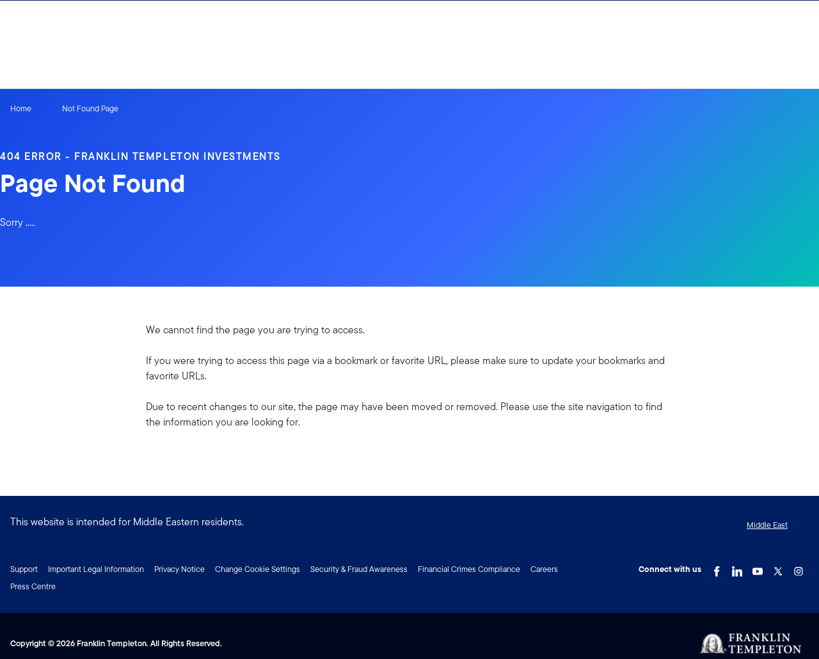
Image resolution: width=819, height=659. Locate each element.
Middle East (767, 525)
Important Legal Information (96, 569)
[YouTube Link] (757, 568)
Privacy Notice (179, 569)
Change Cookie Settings (257, 569)
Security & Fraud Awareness (359, 569)
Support (24, 569)
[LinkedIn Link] (737, 568)
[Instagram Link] (798, 568)
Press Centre (33, 586)
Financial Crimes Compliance (469, 569)
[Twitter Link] (778, 568)
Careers (544, 569)
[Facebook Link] (716, 568)
